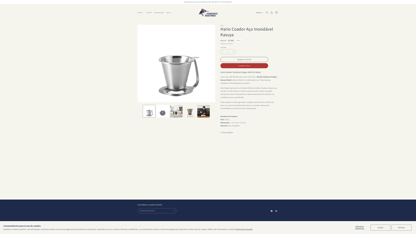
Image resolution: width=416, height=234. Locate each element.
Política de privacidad (244, 229)
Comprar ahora (244, 66)
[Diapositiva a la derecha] (212, 111)
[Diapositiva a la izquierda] (140, 111)
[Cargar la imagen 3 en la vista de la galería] (176, 111)
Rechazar (401, 227)
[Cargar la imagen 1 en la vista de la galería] (149, 111)
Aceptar (380, 227)
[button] (140, 12)
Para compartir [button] (228, 132)
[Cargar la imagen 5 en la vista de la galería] (203, 111)
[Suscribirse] (174, 210)
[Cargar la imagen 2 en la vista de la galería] (162, 111)
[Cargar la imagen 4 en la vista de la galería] (190, 111)
